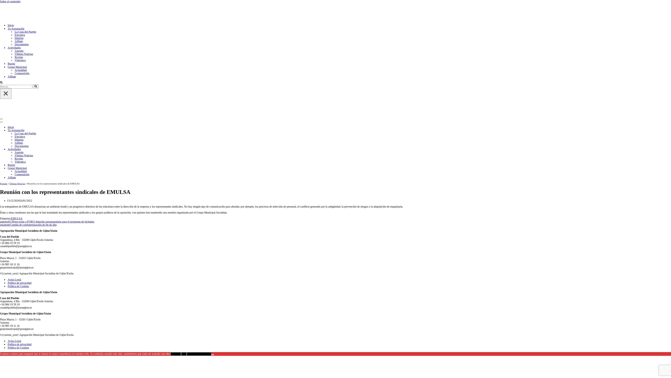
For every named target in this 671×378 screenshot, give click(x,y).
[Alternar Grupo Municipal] (61, 139)
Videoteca (20, 45)
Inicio (11, 10)
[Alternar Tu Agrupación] (61, 101)
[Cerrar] (6, 79)
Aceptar (176, 325)
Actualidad (21, 55)
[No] (212, 325)
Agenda (19, 36)
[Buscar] (1, 68)
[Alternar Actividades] (61, 120)
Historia (19, 23)
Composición (22, 58)
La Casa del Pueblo (25, 17)
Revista (19, 42)
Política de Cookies (18, 257)
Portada (3, 154)
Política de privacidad (19, 253)
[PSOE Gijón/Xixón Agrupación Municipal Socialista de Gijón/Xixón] (12, 4)
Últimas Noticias (24, 39)
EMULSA (17, 189)
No (183, 325)
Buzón (11, 49)
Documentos (22, 29)
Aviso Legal (14, 250)
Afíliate (19, 26)
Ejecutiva (20, 20)
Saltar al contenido (10, 1)
